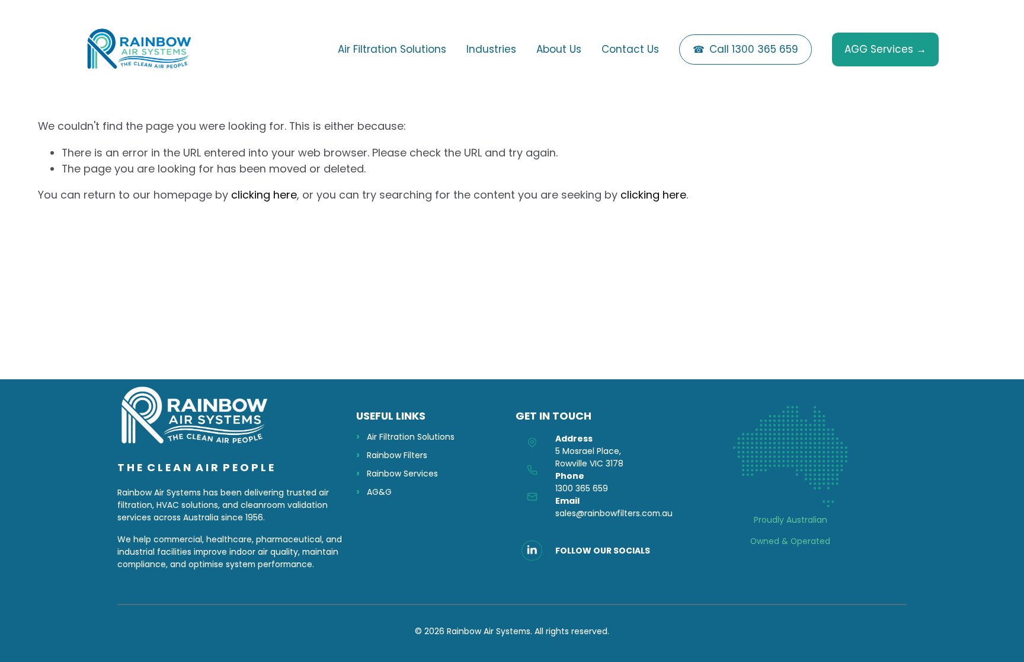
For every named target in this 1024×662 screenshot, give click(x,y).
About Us (558, 49)
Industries (491, 49)
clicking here (264, 194)
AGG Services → (885, 49)
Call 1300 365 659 (753, 49)
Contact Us (630, 49)
